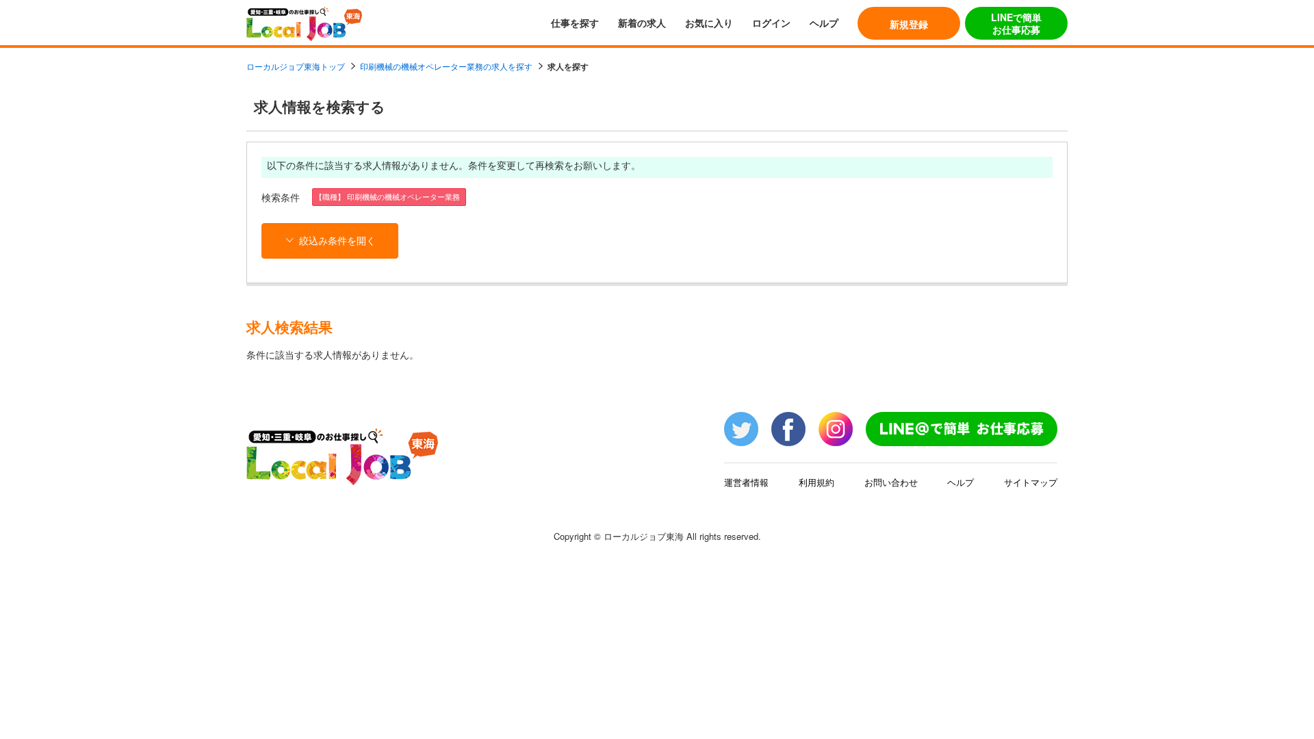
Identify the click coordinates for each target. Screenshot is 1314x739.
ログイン (771, 22)
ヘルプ (824, 22)
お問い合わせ (891, 482)
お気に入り (709, 22)
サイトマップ (1030, 482)
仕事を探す (575, 22)
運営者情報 (746, 482)
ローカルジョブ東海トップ (295, 66)
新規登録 (909, 24)
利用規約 (816, 482)
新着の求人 (642, 22)
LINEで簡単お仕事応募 (1016, 23)
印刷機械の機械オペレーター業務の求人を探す (446, 66)
